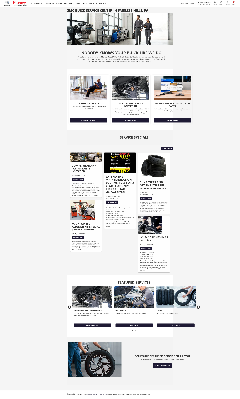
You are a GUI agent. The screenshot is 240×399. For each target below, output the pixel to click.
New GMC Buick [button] (39, 3)
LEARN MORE (130, 120)
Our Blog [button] (102, 3)
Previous (69, 307)
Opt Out (105, 394)
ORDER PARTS (172, 120)
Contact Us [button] (93, 3)
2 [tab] (135, 330)
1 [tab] (133, 330)
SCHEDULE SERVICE (89, 120)
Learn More (134, 325)
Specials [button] (59, 3)
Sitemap (95, 394)
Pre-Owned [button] (50, 3)
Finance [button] (78, 3)
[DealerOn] (71, 394)
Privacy (100, 394)
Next (198, 307)
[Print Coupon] (86, 157)
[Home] (31, 3)
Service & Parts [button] (69, 3)
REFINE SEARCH (167, 148)
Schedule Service (92, 325)
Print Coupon (78, 179)
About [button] (85, 3)
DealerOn (90, 394)
